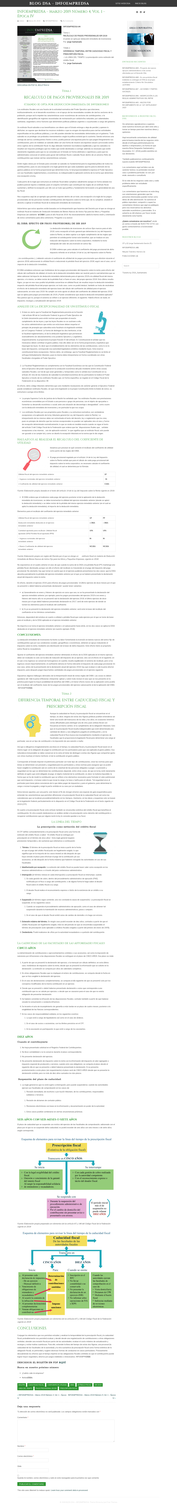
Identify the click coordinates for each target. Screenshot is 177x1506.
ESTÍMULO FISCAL (84, 1385)
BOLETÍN (22, 1385)
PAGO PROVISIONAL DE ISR (46, 1388)
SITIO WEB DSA (123, 3)
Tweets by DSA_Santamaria (134, 273)
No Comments (68, 21)
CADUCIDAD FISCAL (36, 1385)
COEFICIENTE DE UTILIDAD (57, 1385)
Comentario (22, 1417)
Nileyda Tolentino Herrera (132, 252)
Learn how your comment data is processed (69, 1490)
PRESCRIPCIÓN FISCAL (68, 1388)
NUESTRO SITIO (148, 224)
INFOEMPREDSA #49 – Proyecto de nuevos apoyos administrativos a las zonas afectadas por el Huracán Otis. (139, 70)
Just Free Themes (110, 1502)
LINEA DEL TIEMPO (25, 1388)
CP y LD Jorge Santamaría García (135, 243)
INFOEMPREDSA (52, 21)
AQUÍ (62, 1362)
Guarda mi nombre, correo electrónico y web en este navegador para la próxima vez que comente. (58, 1478)
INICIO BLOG (140, 3)
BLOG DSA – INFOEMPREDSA (59, 3)
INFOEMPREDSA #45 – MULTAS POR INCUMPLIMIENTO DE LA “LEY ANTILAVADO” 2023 (139, 105)
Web (19, 1466)
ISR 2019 (98, 1385)
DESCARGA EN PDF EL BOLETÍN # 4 (33, 85)
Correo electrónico (25, 1456)
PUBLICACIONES (128, 256)
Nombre (21, 1446)
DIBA (72, 1385)
